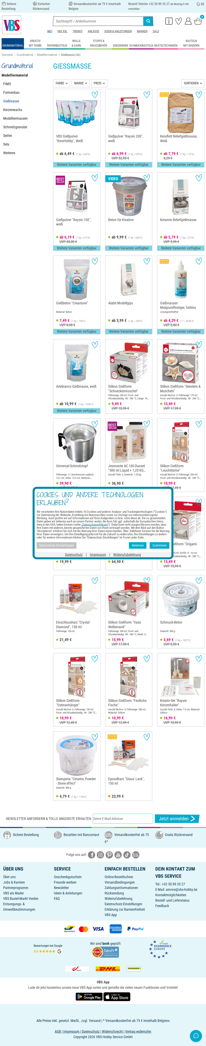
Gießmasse (11, 101)
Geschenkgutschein (68, 877)
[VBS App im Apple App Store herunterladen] (116, 996)
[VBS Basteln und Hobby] (12, 25)
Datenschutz (74, 554)
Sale (156, 31)
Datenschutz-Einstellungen (123, 904)
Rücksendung (114, 893)
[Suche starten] (148, 21)
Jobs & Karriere (14, 882)
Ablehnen (138, 545)
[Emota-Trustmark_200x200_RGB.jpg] (160, 949)
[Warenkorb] (198, 21)
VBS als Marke (13, 893)
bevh (105, 943)
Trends (77, 31)
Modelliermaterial (47, 55)
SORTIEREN (191, 83)
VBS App (111, 915)
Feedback (162, 906)
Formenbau (11, 92)
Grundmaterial (25, 55)
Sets (6, 144)
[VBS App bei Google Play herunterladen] (89, 996)
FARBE (60, 83)
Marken (142, 31)
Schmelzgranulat (15, 127)
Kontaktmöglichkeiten (170, 895)
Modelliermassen (15, 118)
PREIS (97, 83)
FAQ (57, 898)
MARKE (79, 83)
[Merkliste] (178, 21)
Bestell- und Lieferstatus (172, 900)
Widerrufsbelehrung (118, 898)
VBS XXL (62, 31)
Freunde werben (65, 882)
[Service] (169, 21)
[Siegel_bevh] (105, 952)
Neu (49, 31)
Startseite (7, 55)
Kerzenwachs (12, 110)
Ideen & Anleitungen (118, 31)
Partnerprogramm (15, 888)
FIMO (7, 84)
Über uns (9, 877)
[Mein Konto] (188, 21)
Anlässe (93, 31)
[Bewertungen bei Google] (48, 949)
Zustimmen (159, 545)
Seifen (7, 136)
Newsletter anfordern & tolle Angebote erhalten (48, 819)
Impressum (98, 554)
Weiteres (9, 153)
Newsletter (61, 888)
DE (202, 4)
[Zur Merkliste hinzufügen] (94, 94)
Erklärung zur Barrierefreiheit (125, 909)
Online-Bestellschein (119, 877)
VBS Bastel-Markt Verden (20, 898)
